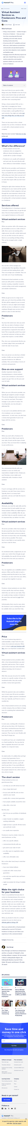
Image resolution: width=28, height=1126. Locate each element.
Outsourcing (10, 939)
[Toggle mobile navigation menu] (25, 2)
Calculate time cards (18, 1062)
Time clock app (5, 1062)
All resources (4, 1087)
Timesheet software (6, 1064)
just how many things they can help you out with (13, 116)
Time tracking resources (7, 1081)
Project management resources (6, 1084)
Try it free (14, 1045)
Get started (7, 1099)
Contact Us (16, 1089)
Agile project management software (7, 1072)
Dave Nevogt (9, 24)
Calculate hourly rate (18, 1070)
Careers (15, 1086)
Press (15, 1083)
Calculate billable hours (19, 1067)
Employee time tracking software (7, 1068)
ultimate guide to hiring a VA (10, 922)
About (15, 1081)
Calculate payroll (17, 1064)
